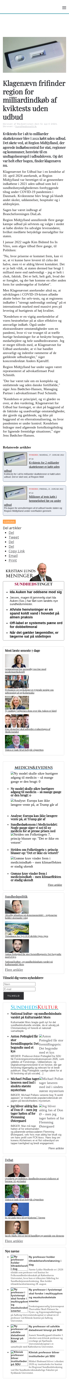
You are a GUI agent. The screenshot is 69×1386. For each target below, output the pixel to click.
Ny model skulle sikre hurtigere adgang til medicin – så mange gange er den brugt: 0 (36, 792)
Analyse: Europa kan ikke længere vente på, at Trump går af (34, 817)
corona (9, 521)
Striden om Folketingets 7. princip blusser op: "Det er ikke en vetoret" (35, 851)
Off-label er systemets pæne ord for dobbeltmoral (36, 625)
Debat (9, 1160)
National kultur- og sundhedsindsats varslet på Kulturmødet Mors (29, 963)
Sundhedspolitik (26, 126)
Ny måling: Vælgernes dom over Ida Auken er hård (31, 710)
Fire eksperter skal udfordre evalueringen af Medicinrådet (27, 730)
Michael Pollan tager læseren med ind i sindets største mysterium (25, 1084)
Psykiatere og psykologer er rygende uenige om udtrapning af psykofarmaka (29, 691)
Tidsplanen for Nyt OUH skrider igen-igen (26, 936)
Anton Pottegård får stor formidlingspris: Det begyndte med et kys (33, 955)
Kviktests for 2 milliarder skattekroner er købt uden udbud (32, 466)
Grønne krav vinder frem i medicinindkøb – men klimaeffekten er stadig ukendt (36, 876)
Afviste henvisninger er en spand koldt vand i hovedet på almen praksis (34, 613)
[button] (64, 7)
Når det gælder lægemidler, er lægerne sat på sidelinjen (34, 634)
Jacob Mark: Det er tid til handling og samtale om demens (34, 1235)
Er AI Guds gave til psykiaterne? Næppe (25, 1217)
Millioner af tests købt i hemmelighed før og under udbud (32, 500)
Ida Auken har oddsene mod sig (36, 592)
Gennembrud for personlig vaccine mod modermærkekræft (25, 670)
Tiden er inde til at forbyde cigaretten (24, 749)
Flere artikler (55, 884)
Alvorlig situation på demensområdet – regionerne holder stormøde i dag (31, 916)
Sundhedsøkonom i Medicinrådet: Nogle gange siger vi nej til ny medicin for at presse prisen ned (34, 827)
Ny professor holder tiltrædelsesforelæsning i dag (45, 1260)
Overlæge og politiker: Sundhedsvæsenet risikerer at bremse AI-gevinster (32, 1180)
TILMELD (13, 995)
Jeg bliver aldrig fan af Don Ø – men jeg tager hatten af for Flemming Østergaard (24, 1113)
